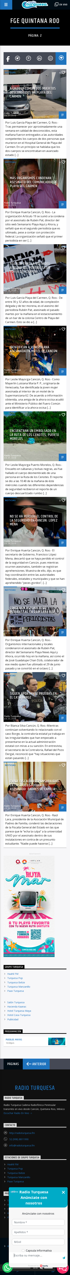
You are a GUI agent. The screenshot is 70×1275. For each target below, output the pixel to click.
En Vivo (63, 5)
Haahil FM (12, 973)
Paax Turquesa (15, 990)
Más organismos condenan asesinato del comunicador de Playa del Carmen (33, 182)
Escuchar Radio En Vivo (17, 1113)
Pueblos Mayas (14, 1040)
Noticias (10, 72)
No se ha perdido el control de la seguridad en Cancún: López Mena (34, 520)
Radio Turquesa (12, 113)
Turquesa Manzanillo (18, 986)
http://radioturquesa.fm (22, 1133)
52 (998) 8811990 (19, 1139)
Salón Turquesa (15, 1002)
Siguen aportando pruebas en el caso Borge (33, 696)
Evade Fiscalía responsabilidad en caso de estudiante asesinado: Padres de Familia (34, 785)
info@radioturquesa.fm (22, 1145)
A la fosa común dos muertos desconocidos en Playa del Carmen (33, 92)
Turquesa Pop (15, 978)
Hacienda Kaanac (16, 1006)
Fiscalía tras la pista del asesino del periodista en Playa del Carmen (30, 268)
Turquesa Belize (16, 982)
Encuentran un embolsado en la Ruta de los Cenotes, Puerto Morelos (34, 435)
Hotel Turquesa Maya (19, 1010)
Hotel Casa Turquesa (18, 1015)
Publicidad (12, 1019)
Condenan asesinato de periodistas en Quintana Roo (32, 610)
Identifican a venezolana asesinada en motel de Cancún (33, 349)
